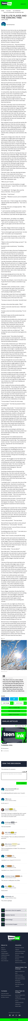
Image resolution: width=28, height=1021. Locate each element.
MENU (22, 4)
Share (3, 696)
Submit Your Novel (19, 975)
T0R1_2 (7, 799)
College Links (18, 996)
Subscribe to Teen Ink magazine (19, 985)
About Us (3, 947)
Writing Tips (17, 980)
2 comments (5, 750)
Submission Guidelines (20, 977)
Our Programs (4, 951)
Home (2, 10)
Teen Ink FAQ (4, 957)
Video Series (17, 1004)
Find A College (8, 919)
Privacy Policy (4, 958)
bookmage (7, 822)
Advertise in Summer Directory (19, 957)
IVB (6, 855)
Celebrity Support (4, 953)
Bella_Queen (8, 844)
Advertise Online (18, 960)
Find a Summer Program (11, 924)
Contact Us (3, 949)
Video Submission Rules (20, 978)
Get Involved (17, 982)
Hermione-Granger (10, 876)
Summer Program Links (20, 995)
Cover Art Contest (5, 993)
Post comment (21, 783)
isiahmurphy (8, 896)
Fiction (8, 10)
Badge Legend (18, 1006)
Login (24, 771)
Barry (6, 886)
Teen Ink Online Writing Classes (20, 999)
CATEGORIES (13, 1019)
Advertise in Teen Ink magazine (19, 948)
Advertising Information (20, 951)
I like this (7, 703)
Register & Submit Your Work (20, 972)
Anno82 (7, 809)
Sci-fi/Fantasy (16, 10)
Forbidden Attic (7, 745)
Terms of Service (4, 960)
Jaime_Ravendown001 (10, 788)
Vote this (21, 703)
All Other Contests (5, 997)
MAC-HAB (7, 832)
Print (3, 638)
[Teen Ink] (7, 4)
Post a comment (13, 707)
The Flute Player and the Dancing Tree (13, 12)
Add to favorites (13, 711)
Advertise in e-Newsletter (20, 962)
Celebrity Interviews (5, 955)
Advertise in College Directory (19, 954)
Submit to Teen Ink (10, 915)
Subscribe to (13, 910)
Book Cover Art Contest (6, 995)
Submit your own (14, 714)
